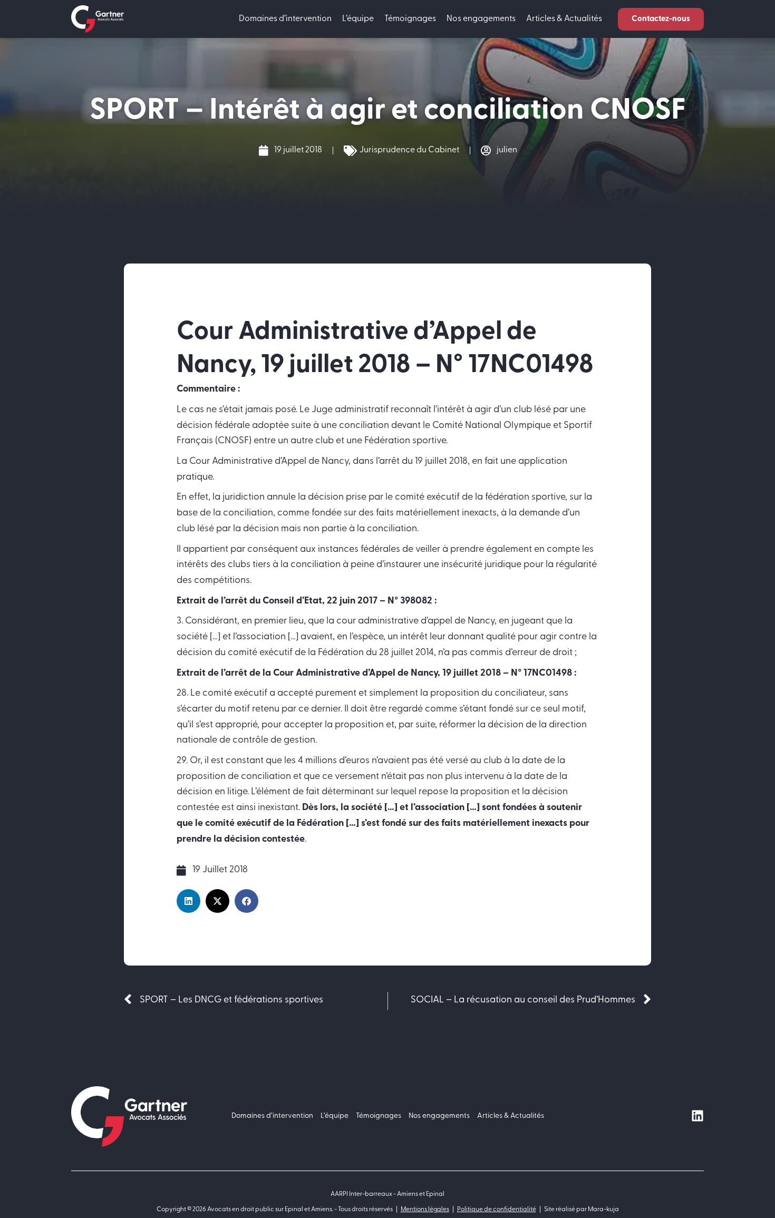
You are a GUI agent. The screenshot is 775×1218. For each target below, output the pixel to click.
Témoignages (410, 19)
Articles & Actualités (564, 19)
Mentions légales (425, 1209)
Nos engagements (481, 19)
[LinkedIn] (697, 1115)
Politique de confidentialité (496, 1209)
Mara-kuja (603, 1209)
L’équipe (358, 19)
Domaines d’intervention (285, 19)
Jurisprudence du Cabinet (409, 150)
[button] (661, 19)
